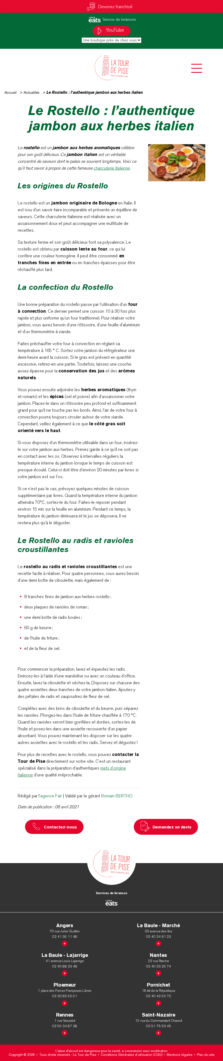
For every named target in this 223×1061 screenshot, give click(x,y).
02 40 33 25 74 (158, 966)
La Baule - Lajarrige (65, 955)
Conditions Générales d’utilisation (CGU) (131, 1055)
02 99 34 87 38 (64, 1026)
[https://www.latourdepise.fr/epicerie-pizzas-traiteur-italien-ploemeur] (64, 1002)
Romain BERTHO (116, 795)
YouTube (114, 30)
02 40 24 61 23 (158, 937)
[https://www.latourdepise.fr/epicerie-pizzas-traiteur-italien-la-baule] (158, 943)
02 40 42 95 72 (158, 996)
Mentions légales (180, 1055)
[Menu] (197, 68)
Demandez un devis (172, 827)
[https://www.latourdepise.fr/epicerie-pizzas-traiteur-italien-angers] (64, 943)
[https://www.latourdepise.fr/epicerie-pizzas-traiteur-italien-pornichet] (158, 1002)
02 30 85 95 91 (64, 996)
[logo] (111, 67)
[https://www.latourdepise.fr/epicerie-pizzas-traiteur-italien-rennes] (64, 1032)
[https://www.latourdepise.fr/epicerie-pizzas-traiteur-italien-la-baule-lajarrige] (64, 972)
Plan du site (206, 1055)
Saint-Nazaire (158, 1015)
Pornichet (158, 985)
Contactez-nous (60, 827)
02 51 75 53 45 (158, 1026)
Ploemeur (65, 985)
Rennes (64, 1015)
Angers (64, 925)
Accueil (10, 92)
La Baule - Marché (158, 925)
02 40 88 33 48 (64, 966)
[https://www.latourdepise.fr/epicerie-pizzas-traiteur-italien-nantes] (158, 972)
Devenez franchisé (115, 6)
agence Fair (51, 795)
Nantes (158, 955)
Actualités (31, 92)
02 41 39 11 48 (64, 937)
